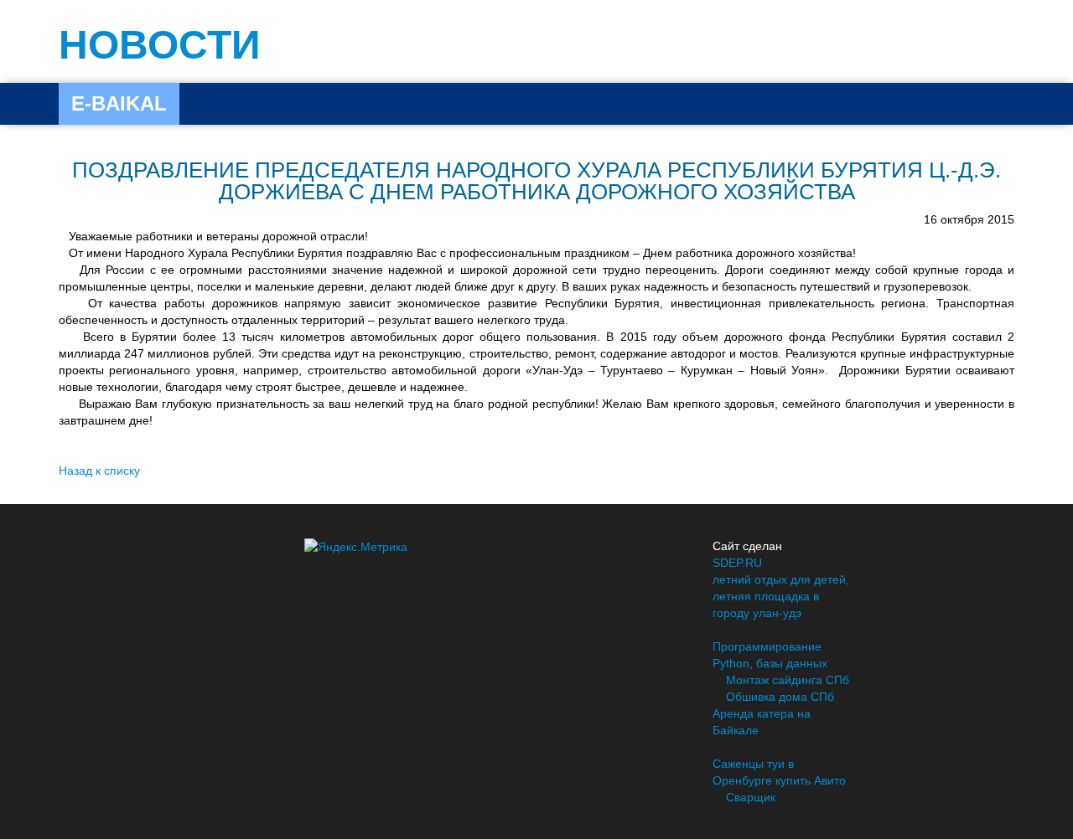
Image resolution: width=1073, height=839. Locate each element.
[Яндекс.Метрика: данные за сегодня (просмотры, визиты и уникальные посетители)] (355, 546)
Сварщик (750, 797)
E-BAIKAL (119, 103)
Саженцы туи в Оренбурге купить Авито (779, 772)
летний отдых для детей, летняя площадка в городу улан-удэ (781, 596)
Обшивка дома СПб (780, 696)
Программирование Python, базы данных (770, 655)
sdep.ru (737, 562)
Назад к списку (99, 470)
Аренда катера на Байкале (762, 722)
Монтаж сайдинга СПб (787, 680)
